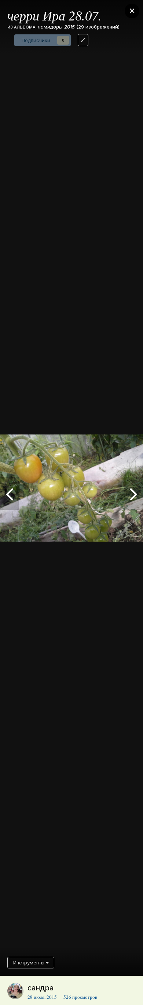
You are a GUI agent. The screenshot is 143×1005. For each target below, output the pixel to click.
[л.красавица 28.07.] (133, 493)
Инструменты (29, 963)
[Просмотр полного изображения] (83, 40)
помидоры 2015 (56, 27)
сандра (40, 987)
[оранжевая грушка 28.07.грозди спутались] (9, 493)
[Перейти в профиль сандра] (15, 991)
